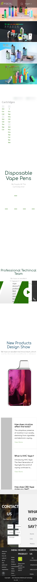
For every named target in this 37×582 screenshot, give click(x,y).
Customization (15, 566)
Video (12, 568)
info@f (32, 565)
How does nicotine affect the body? (24, 425)
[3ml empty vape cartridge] (9, 124)
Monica (32, 544)
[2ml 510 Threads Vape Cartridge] (3, 117)
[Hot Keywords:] (20, 559)
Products (13, 564)
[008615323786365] (34, 283)
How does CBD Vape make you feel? (24, 488)
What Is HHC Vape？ (24, 456)
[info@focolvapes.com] (34, 288)
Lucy (31, 539)
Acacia (32, 534)
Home (12, 557)
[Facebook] (3, 573)
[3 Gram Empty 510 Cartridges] (9, 106)
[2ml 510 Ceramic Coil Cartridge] (3, 106)
